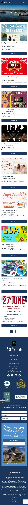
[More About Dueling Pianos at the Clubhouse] (14, 133)
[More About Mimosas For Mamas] (14, 166)
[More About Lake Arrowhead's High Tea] (14, 200)
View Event (13, 53)
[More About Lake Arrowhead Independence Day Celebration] (14, 303)
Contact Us (14, 443)
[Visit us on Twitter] (12, 375)
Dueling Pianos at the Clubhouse (11, 144)
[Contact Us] (2, 402)
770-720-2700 (14, 358)
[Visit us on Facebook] (8, 375)
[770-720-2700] (23, 2)
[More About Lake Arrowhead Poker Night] (14, 66)
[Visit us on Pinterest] (20, 375)
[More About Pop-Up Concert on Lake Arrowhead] (14, 32)
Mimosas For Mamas (7, 176)
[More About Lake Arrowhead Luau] (14, 234)
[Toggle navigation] (26, 2)
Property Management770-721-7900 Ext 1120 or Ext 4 (14, 370)
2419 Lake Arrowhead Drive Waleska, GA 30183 (14, 354)
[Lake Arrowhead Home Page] (11, 2)
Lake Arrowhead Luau (7, 244)
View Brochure (14, 440)
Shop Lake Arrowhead (14, 472)
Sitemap (4, 494)
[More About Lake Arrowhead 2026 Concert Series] (14, 99)
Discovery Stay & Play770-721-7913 (14, 367)
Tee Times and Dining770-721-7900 (14, 364)
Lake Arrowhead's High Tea (9, 210)
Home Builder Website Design (17, 495)
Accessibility (6, 495)
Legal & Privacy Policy (12, 494)
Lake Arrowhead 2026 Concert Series (11, 110)
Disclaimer (21, 494)
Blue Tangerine (14, 497)
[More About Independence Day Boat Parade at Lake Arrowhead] (14, 268)
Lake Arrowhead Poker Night (9, 77)
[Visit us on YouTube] (16, 375)
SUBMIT (24, 418)
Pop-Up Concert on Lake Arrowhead (12, 43)
